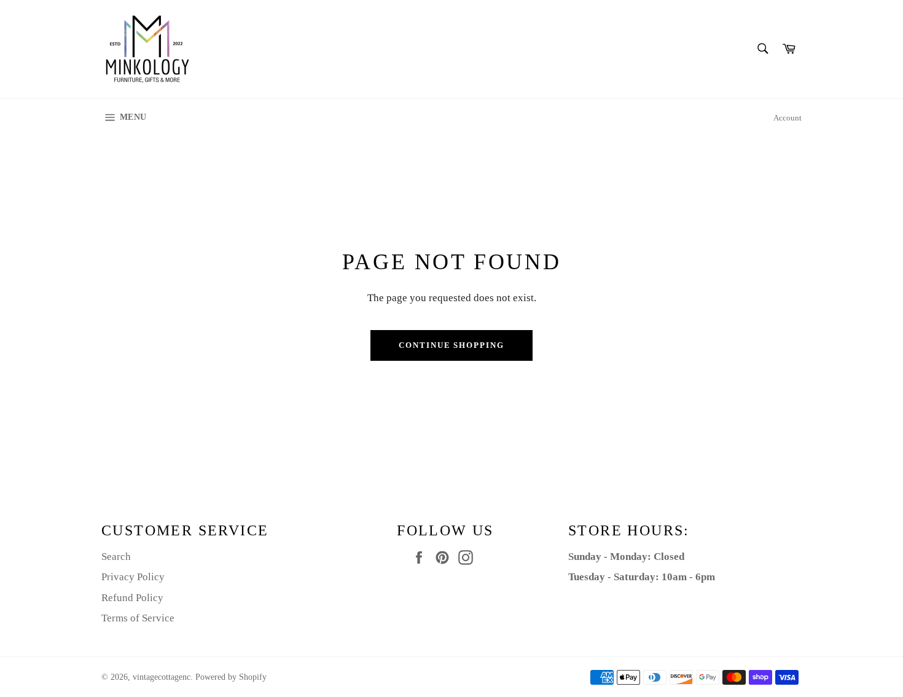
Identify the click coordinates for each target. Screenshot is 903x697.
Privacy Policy (133, 577)
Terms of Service (137, 618)
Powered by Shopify (231, 677)
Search (116, 556)
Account (787, 117)
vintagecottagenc (161, 677)
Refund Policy (132, 598)
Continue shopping (451, 345)
